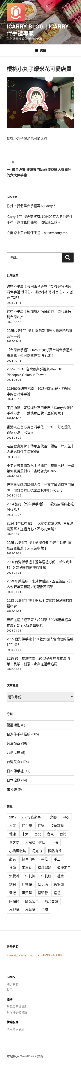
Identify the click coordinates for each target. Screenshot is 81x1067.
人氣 (12, 825)
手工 (57, 859)
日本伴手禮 (15, 770)
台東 (50, 833)
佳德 (41, 825)
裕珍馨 (43, 892)
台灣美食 (13, 761)
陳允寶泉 (51, 901)
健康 (12, 833)
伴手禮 (27, 825)
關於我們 (12, 984)
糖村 (12, 884)
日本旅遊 (13, 780)
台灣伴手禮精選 (17, 1012)
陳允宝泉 (32, 901)
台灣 (63, 833)
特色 (10, 989)
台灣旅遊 (13, 743)
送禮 (57, 892)
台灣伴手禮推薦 (18, 734)
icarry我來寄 (31, 817)
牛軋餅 (46, 875)
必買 (12, 859)
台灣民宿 (13, 752)
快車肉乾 (28, 859)
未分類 (12, 789)
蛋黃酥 (27, 892)
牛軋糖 (30, 875)
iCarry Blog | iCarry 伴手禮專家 (38, 29)
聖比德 (43, 884)
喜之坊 (14, 842)
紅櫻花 (27, 884)
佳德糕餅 (57, 825)
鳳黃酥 (30, 909)
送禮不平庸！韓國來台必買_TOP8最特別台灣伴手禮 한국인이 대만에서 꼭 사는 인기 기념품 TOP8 (40, 292)
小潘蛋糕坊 (17, 850)
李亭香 (27, 867)
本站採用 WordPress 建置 (25, 1056)
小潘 (54, 842)
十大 (25, 833)
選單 (43, 50)
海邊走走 (64, 867)
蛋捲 (12, 892)
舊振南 (59, 884)
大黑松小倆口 (35, 842)
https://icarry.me (56, 232)
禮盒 (60, 875)
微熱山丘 (54, 850)
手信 (44, 859)
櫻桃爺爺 (44, 867)
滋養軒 (14, 875)
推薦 (12, 867)
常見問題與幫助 (17, 1006)
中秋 (66, 817)
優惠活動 (13, 724)
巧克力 (37, 850)
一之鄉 (52, 817)
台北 (37, 833)
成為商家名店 (15, 1029)
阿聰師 (14, 901)
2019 (12, 817)
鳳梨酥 (14, 909)
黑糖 (44, 909)
